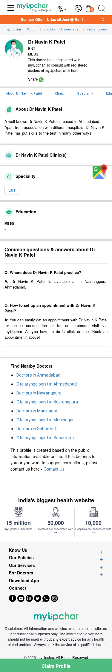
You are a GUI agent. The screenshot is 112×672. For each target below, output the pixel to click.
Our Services (22, 565)
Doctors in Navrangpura (39, 393)
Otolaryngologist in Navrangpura (47, 402)
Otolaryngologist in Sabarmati (45, 437)
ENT (12, 190)
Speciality (85, 93)
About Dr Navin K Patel (24, 93)
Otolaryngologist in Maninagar (45, 419)
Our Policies (21, 557)
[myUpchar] (41, 78)
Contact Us (54, 469)
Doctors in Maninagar (36, 411)
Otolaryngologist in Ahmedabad (46, 384)
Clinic (59, 93)
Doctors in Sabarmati (36, 428)
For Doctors (21, 573)
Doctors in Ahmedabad (38, 375)
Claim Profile (56, 665)
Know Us (18, 550)
